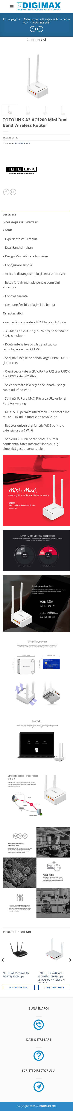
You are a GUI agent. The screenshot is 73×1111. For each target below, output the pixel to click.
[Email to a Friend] (13, 192)
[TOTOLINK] (21, 170)
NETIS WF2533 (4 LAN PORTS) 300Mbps (16, 974)
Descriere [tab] (9, 214)
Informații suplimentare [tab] (20, 222)
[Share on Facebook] (6, 192)
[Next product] (33, 29)
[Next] (64, 76)
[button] (11, 6)
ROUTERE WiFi (41, 22)
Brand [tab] (7, 229)
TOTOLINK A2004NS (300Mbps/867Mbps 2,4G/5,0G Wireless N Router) (51, 978)
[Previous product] (40, 29)
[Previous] (8, 76)
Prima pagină (11, 19)
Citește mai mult (18, 987)
